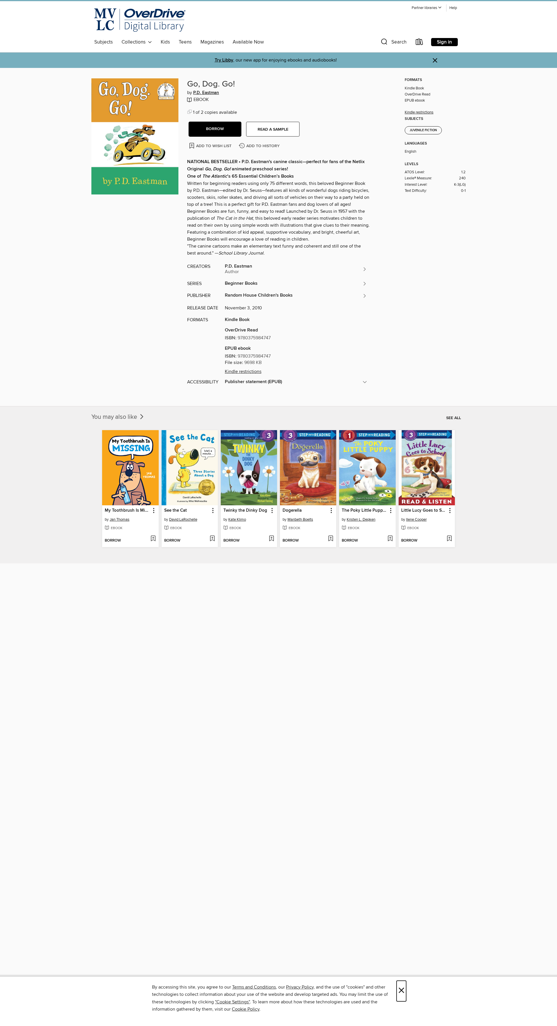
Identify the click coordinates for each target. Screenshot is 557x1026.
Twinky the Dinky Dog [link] (245, 510)
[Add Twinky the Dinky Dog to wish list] (271, 539)
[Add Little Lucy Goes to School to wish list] (449, 539)
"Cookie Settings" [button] (232, 1002)
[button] (427, 8)
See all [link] (453, 418)
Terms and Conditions (254, 987)
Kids (165, 42)
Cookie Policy (245, 1009)
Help (453, 8)
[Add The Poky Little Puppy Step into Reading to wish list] (390, 539)
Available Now (248, 42)
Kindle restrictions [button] (243, 371)
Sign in (444, 42)
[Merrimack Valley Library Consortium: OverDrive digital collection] (140, 20)
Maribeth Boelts (300, 519)
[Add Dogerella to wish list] (330, 539)
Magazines (212, 42)
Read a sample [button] (273, 129)
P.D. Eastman (206, 92)
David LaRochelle (183, 519)
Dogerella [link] (292, 510)
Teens (185, 42)
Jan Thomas (119, 519)
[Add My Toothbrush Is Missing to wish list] (153, 539)
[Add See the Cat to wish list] (212, 539)
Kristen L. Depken (361, 519)
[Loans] (419, 43)
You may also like (115, 417)
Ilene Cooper (416, 519)
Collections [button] (135, 42)
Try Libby (224, 60)
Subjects (103, 42)
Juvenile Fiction (423, 130)
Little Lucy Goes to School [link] (424, 510)
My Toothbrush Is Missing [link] (127, 510)
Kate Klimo (237, 519)
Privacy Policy (300, 987)
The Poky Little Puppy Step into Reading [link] (364, 510)
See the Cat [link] (175, 510)
